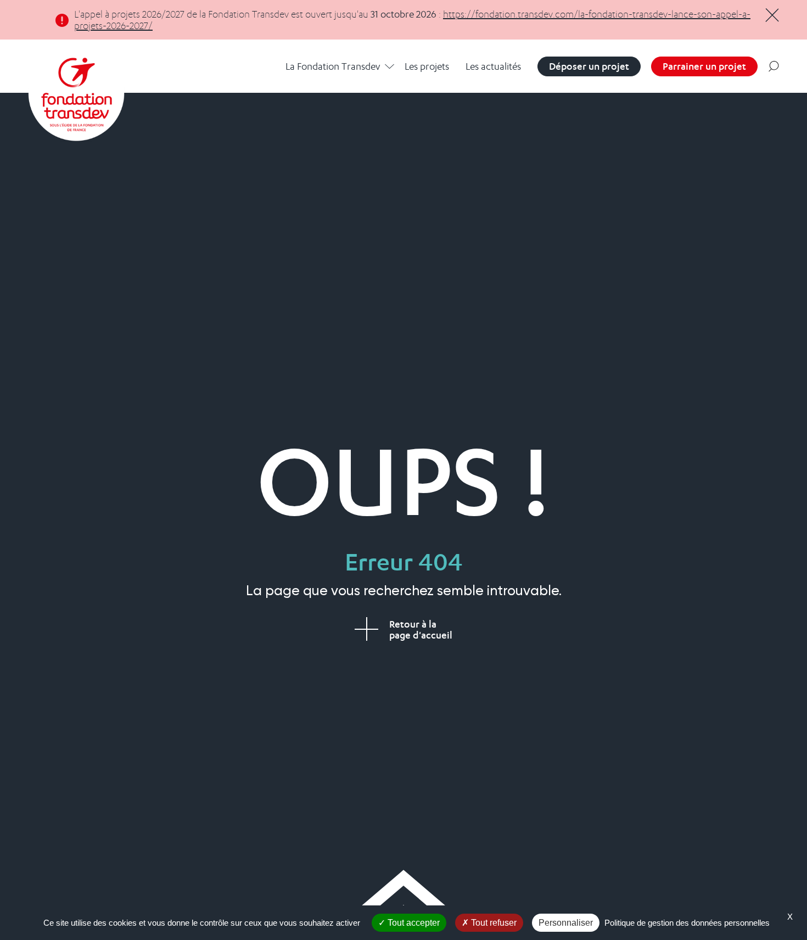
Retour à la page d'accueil (420, 629)
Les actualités (493, 66)
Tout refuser (493, 922)
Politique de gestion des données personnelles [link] (687, 922)
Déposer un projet (589, 66)
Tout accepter (412, 922)
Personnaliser (566, 922)
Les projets (427, 66)
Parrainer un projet (704, 66)
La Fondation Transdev (332, 66)
